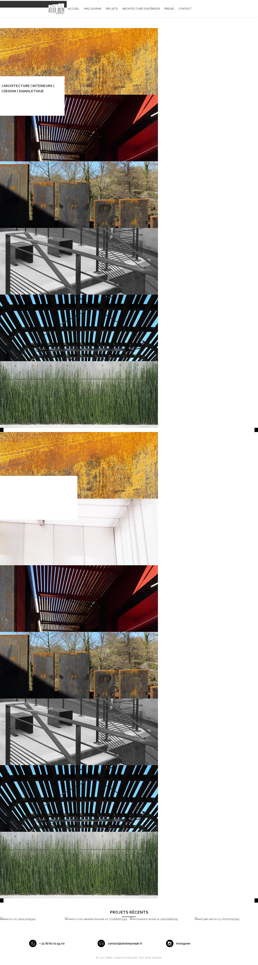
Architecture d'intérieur (141, 8)
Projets (112, 8)
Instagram (183, 943)
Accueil (74, 8)
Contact (185, 8)
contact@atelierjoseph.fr (125, 943)
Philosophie (92, 8)
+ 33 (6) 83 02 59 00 (52, 943)
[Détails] (29, 920)
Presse (169, 8)
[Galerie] (35, 920)
